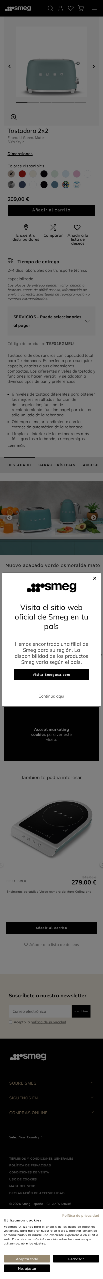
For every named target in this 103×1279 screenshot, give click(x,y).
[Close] (95, 578)
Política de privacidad (80, 1215)
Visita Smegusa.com (51, 675)
